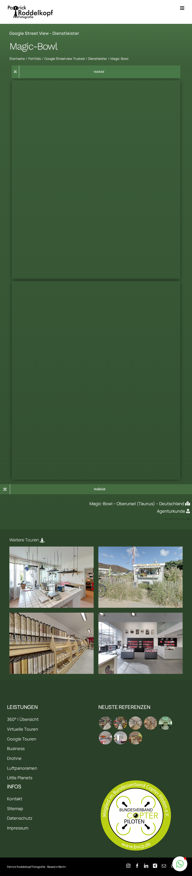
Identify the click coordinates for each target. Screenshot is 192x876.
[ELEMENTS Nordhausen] (135, 723)
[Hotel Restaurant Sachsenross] (120, 737)
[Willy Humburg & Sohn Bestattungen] (165, 723)
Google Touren (21, 739)
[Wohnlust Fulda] (150, 723)
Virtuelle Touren (22, 729)
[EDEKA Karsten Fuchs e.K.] (135, 737)
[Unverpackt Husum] (51, 643)
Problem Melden (175, 519)
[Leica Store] (140, 643)
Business (16, 748)
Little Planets (19, 777)
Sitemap (15, 808)
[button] (179, 863)
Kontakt (14, 798)
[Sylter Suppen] (140, 577)
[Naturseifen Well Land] (51, 577)
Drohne (14, 758)
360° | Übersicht (23, 719)
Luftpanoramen (22, 768)
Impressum (17, 828)
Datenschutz (20, 818)
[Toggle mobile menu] (182, 8)
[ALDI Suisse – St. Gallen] (105, 723)
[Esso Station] (105, 737)
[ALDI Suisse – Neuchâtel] (120, 723)
